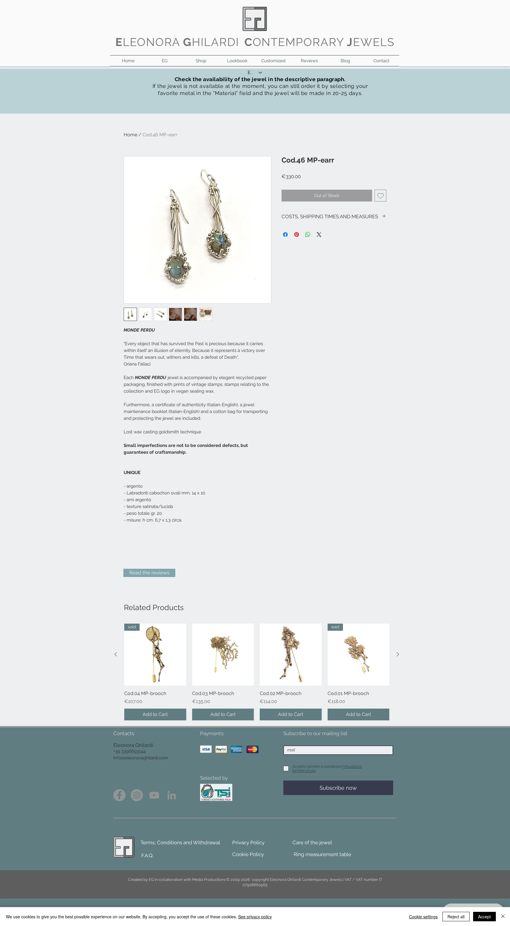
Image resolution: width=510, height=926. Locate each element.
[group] (256, 672)
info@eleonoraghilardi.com (140, 758)
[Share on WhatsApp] (307, 234)
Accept (484, 917)
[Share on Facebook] (285, 234)
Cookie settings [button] (423, 917)
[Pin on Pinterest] (296, 234)
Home (130, 134)
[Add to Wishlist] (381, 196)
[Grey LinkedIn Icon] (172, 795)
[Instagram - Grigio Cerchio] (137, 795)
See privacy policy (255, 917)
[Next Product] (397, 654)
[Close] (502, 916)
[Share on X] (319, 234)
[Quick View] (223, 655)
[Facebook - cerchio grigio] (119, 795)
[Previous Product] (115, 654)
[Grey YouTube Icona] (154, 795)
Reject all (456, 917)
